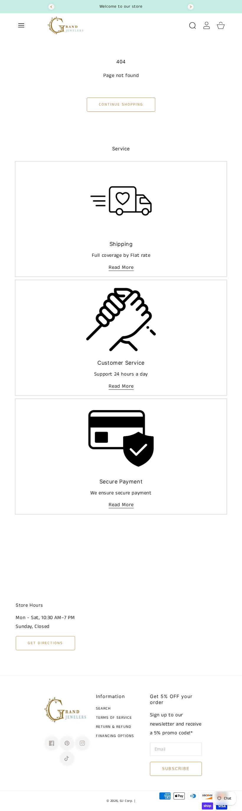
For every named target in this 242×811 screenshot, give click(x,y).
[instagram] (82, 743)
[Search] (192, 25)
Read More (121, 267)
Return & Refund (113, 727)
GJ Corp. (126, 801)
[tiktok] (66, 758)
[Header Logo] (114, 25)
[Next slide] (191, 7)
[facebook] (51, 743)
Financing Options (115, 736)
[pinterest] (66, 743)
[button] (21, 25)
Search (103, 708)
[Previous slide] (51, 7)
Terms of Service (114, 717)
